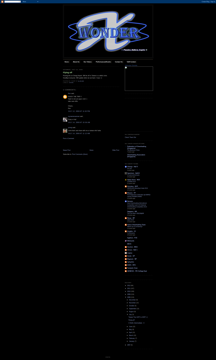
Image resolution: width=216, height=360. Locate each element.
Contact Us (119, 62)
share (71, 82)
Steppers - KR (132, 211)
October (132, 306)
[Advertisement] (76, 144)
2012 (129, 285)
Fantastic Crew (132, 268)
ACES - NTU (131, 265)
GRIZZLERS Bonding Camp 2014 (137, 188)
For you (129, 168)
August (131, 311)
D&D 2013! (130, 220)
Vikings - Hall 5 (132, 166)
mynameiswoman (73, 116)
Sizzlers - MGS (132, 247)
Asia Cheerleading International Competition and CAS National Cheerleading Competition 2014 (137, 205)
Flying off (67, 72)
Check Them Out (130, 137)
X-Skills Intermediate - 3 (136, 323)
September (133, 308)
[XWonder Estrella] (139, 90)
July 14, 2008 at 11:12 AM (79, 133)
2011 (129, 288)
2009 (129, 294)
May (130, 329)
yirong (70, 127)
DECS (129, 244)
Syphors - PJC (132, 238)
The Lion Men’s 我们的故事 (135, 213)
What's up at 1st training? (135, 226)
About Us (76, 62)
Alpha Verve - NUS (133, 180)
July (130, 314)
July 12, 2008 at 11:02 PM (79, 111)
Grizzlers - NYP (132, 186)
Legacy (129, 253)
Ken (69, 93)
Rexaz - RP (131, 218)
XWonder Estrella (131, 65)
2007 (129, 345)
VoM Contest (131, 62)
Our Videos (87, 62)
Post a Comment (68, 138)
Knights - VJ (131, 231)
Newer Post (67, 150)
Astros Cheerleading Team (136, 225)
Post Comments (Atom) (80, 154)
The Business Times (133, 150)
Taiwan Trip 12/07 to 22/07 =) (137, 317)
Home (67, 62)
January (132, 341)
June (131, 326)
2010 (129, 291)
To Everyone (131, 233)
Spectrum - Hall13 (133, 173)
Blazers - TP (131, 193)
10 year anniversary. (133, 175)
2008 (129, 297)
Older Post (115, 150)
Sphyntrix (130, 262)
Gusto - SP (131, 256)
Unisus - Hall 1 (132, 250)
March (131, 335)
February (132, 338)
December (132, 300)
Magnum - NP (132, 259)
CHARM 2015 (131, 181)
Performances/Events (103, 62)
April (130, 332)
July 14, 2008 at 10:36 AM (79, 122)
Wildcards (130, 241)
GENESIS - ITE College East (137, 271)
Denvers (130, 201)
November (132, 303)
